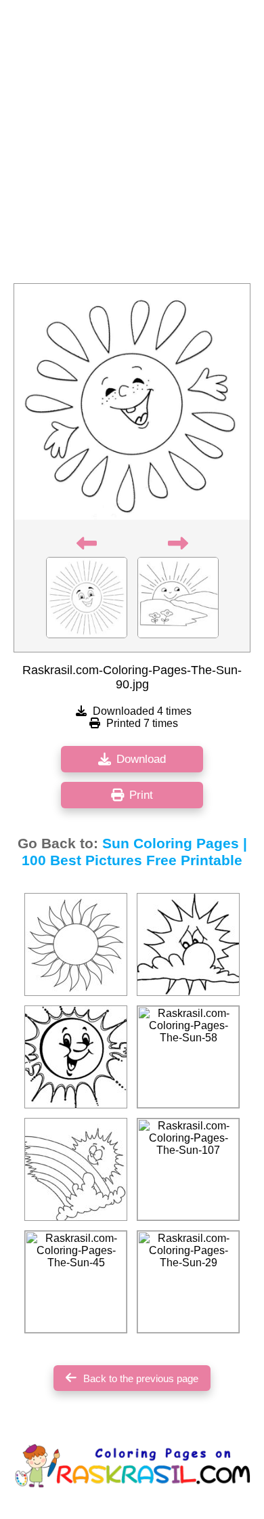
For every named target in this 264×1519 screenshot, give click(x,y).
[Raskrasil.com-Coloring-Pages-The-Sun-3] (75, 944)
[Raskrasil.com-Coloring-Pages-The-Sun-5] (188, 944)
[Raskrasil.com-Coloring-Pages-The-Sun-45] (75, 1281)
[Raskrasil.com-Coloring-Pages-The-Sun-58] (188, 1056)
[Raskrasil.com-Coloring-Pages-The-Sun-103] (75, 1169)
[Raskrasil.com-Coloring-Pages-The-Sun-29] (188, 1281)
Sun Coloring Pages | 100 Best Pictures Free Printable (134, 852)
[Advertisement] (132, 146)
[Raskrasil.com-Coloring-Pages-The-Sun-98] (75, 1056)
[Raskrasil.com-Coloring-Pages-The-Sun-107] (188, 1169)
